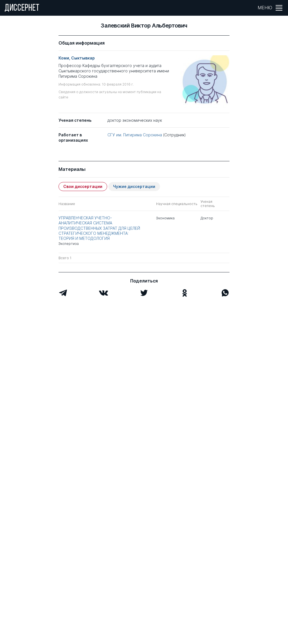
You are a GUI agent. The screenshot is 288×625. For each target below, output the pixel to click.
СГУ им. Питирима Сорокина (134, 134)
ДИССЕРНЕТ (22, 8)
